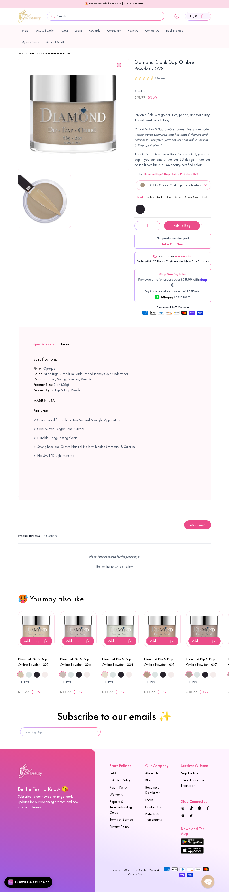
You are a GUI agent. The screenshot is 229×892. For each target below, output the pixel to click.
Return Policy (118, 787)
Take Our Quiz (172, 244)
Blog (148, 780)
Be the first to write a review (114, 566)
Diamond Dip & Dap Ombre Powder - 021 (159, 662)
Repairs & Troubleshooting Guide (121, 807)
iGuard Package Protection (192, 783)
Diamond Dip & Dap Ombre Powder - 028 (49, 53)
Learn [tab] (65, 344)
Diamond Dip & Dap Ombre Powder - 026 (75, 662)
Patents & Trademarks (153, 817)
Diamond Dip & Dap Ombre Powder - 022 (33, 662)
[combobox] (105, 16)
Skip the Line (189, 773)
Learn (149, 799)
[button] (198, 16)
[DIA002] (140, 209)
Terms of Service (121, 819)
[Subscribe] (95, 731)
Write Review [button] (198, 525)
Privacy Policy (119, 826)
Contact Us (153, 807)
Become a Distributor (152, 790)
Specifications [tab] (43, 344)
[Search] (53, 16)
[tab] (29, 536)
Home (20, 53)
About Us (151, 773)
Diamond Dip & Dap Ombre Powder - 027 (201, 662)
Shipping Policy (120, 780)
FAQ (113, 773)
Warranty (116, 794)
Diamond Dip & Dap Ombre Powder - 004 (117, 662)
